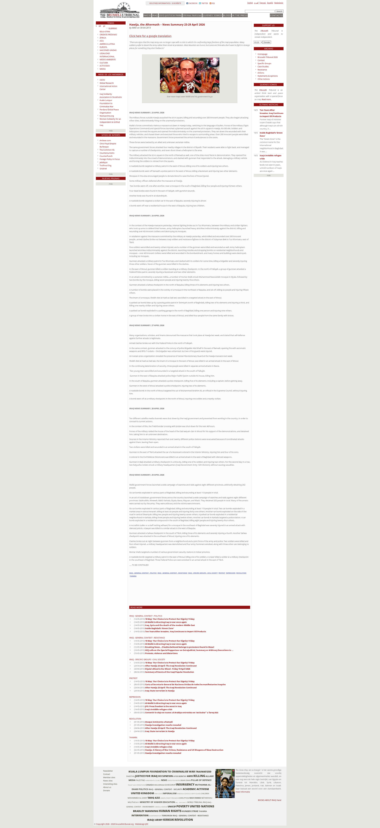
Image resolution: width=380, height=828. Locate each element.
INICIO (147, 15)
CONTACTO (276, 15)
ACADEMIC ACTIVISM (196, 789)
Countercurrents (107, 153)
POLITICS (143, 789)
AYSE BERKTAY (180, 776)
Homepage (262, 54)
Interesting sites (110, 784)
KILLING (199, 776)
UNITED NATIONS (202, 806)
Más (111, 130)
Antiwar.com (105, 140)
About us (107, 787)
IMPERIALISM (169, 793)
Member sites (109, 777)
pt (104, 26)
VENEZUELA (180, 793)
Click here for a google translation (150, 36)
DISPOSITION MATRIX (174, 780)
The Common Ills (107, 149)
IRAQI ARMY (155, 819)
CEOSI (102, 80)
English (250, 3)
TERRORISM (167, 815)
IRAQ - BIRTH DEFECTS (181, 802)
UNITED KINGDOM (142, 793)
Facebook (193, 3)
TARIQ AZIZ (154, 797)
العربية (256, 3)
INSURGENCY (185, 784)
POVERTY (182, 806)
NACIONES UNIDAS (108, 50)
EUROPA (103, 47)
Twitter (204, 3)
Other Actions (264, 79)
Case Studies (263, 66)
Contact (106, 774)
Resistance (262, 69)
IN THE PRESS (239, 15)
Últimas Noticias (192, 15)
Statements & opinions (268, 76)
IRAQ (155, 15)
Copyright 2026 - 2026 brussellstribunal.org (115, 824)
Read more (266, 99)
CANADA (150, 784)
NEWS (164, 780)
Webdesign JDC (141, 824)
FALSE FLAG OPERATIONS (136, 785)
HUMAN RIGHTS (170, 811)
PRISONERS (174, 798)
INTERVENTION (140, 815)
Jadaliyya (103, 162)
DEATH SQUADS (196, 793)
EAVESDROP (170, 785)
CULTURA (104, 62)
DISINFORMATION (155, 816)
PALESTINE (140, 780)
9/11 (137, 802)
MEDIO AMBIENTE (108, 59)
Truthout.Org (105, 165)
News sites (108, 780)
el (99, 26)
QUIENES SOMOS (212, 15)
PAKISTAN (130, 776)
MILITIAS (132, 802)
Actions (261, 72)
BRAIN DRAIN (185, 780)
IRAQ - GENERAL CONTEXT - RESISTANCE (172, 573)
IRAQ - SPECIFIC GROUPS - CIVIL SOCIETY (203, 573)
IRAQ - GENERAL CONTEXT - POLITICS (143, 573)
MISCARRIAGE (159, 785)
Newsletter (108, 771)
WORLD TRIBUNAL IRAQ (197, 802)
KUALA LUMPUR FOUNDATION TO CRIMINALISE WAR (162, 771)
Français (263, 3)
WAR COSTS (158, 794)
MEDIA (103, 69)
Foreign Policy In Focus (110, 159)
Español (270, 3)
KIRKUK (168, 820)
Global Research (107, 83)
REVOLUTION (241, 573)
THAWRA (133, 576)
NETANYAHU (206, 798)
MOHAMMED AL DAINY (137, 798)
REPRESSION (230, 573)
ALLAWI (210, 776)
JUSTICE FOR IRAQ (146, 776)
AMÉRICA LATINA (107, 44)
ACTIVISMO (105, 65)
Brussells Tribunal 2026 (268, 57)
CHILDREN (205, 794)
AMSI (190, 776)
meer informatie (243, 791)
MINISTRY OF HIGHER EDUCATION (157, 802)
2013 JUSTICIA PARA (170, 15)
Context (261, 60)
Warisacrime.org (107, 115)
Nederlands (278, 3)
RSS (213, 3)
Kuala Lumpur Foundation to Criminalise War (106, 103)
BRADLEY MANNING (145, 811)
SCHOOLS (187, 794)
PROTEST (221, 573)
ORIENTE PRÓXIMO (108, 34)
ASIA (102, 40)
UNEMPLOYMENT (165, 798)
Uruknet (103, 168)
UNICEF (172, 806)
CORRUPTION (183, 798)
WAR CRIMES (195, 798)
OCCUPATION (165, 776)
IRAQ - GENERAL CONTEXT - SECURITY (165, 789)
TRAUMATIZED (203, 771)
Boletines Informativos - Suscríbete (165, 3)
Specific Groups (264, 63)
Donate (106, 790)
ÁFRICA (103, 37)
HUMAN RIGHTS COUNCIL (153, 780)
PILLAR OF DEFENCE (201, 780)
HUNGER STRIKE (190, 811)
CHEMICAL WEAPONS (161, 807)
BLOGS (227, 15)
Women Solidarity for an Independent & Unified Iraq (110, 122)
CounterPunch (106, 156)
